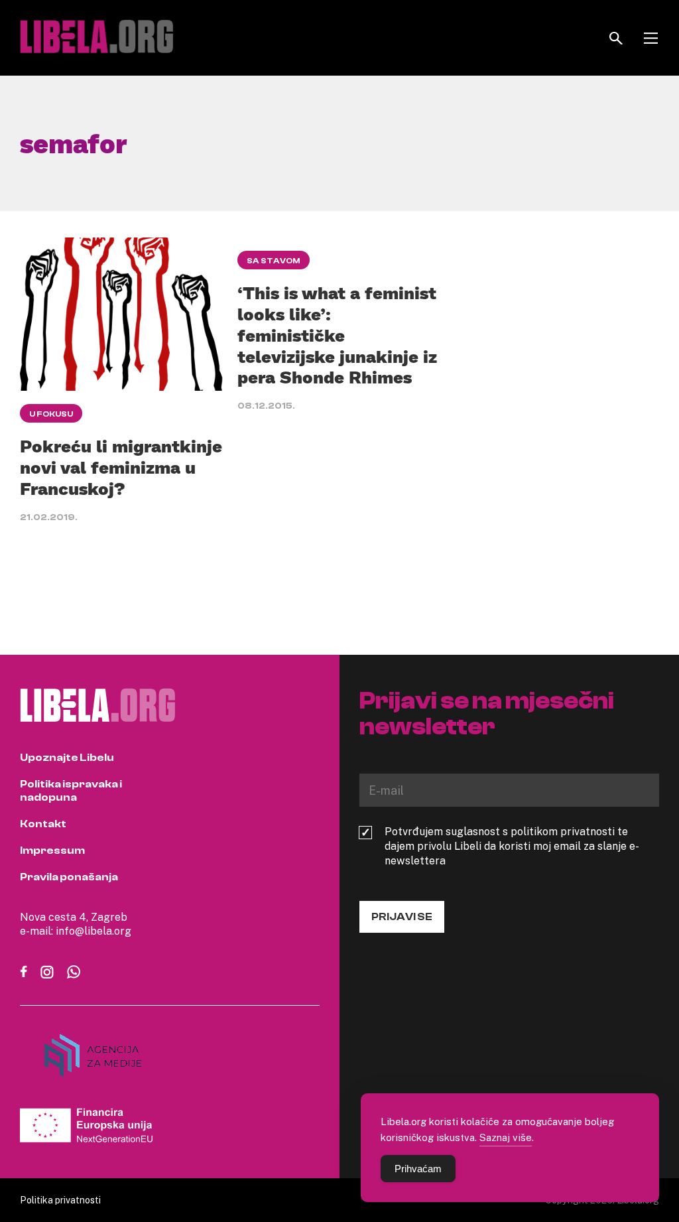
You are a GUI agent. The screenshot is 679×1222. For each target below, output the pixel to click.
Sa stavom (273, 260)
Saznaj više (505, 1137)
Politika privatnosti (60, 1199)
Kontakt (43, 824)
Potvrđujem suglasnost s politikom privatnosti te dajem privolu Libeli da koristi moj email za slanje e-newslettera (512, 846)
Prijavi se (401, 917)
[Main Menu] (651, 38)
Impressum (52, 850)
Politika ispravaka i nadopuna (71, 790)
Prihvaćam (418, 1168)
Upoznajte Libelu (67, 758)
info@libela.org (93, 930)
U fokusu (51, 414)
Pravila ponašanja (69, 877)
